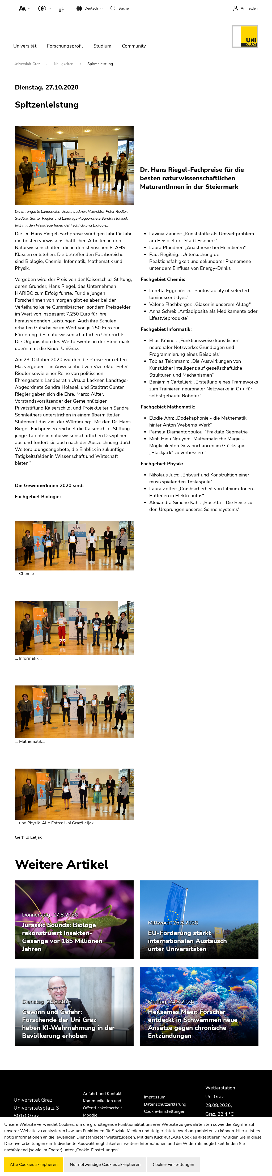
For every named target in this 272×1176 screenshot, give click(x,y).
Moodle (90, 1115)
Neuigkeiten (64, 63)
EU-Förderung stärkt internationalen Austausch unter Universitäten (187, 941)
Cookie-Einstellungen (164, 1111)
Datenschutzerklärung (165, 1104)
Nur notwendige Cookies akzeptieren (105, 1165)
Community (134, 46)
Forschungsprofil (65, 46)
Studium (102, 46)
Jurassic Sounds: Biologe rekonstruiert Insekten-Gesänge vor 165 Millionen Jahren (62, 937)
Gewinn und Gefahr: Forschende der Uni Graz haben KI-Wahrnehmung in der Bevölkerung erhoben (68, 1024)
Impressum (154, 1097)
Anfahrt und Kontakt (102, 1094)
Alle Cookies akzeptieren (34, 1165)
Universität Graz (27, 63)
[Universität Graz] (245, 37)
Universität (24, 46)
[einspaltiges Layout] (62, 8)
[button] (23, 8)
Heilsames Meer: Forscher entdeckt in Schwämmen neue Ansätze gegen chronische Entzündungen (192, 1024)
